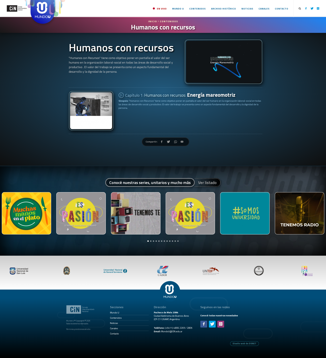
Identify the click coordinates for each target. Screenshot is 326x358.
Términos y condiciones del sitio (78, 329)
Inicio (153, 21)
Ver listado (207, 182)
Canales (114, 328)
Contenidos (169, 21)
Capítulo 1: (179, 95)
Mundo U (114, 312)
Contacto (114, 333)
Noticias (114, 323)
